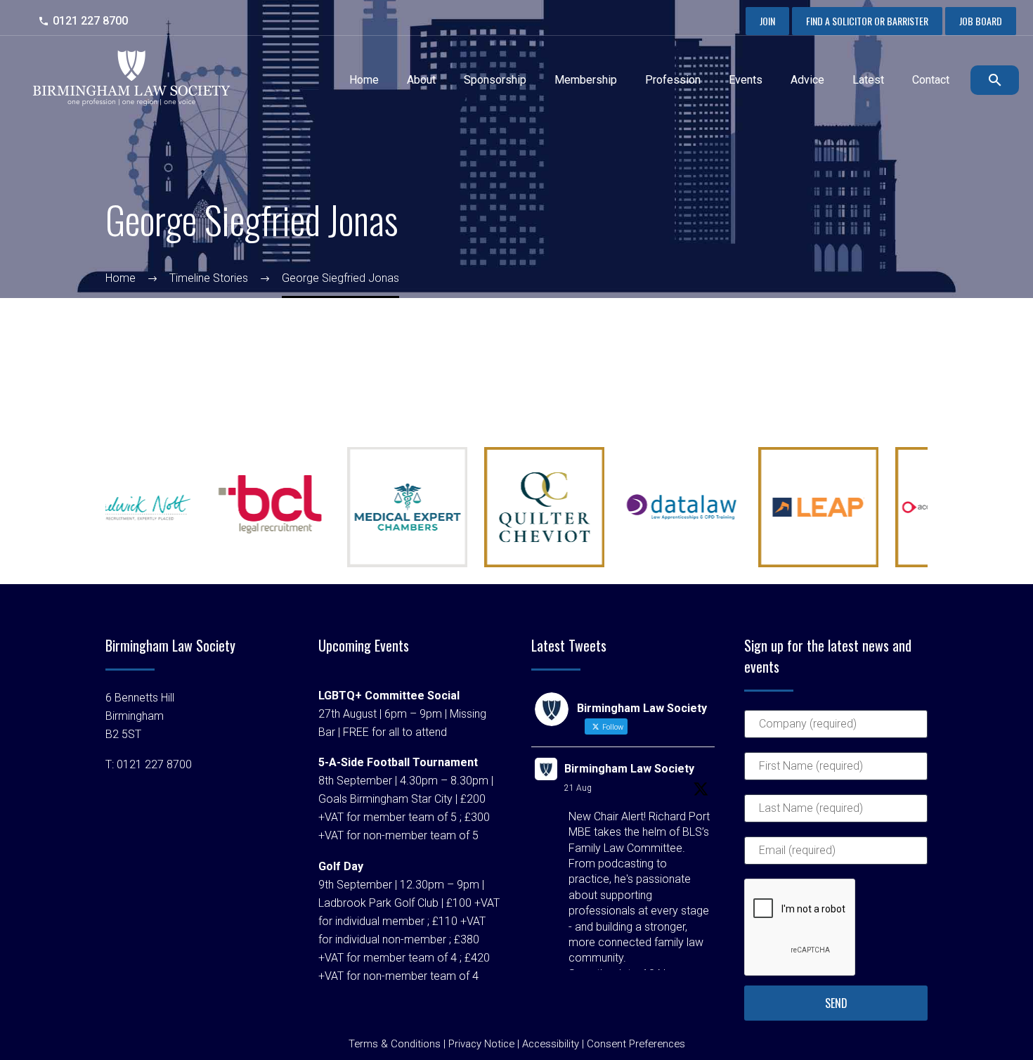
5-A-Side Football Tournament (398, 762)
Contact (930, 79)
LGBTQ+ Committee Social (389, 695)
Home (364, 79)
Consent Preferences (636, 1044)
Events (745, 79)
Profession (673, 79)
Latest (868, 79)
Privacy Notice (481, 1044)
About (421, 79)
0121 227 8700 (90, 20)
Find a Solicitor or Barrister (867, 20)
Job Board (980, 20)
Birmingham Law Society (629, 768)
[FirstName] (836, 772)
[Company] (836, 730)
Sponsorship (495, 79)
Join (767, 20)
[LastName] (836, 814)
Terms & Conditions (395, 1044)
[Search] (992, 80)
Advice (807, 79)
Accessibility (550, 1044)
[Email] (836, 856)
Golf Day (340, 866)
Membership (585, 79)
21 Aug (578, 788)
